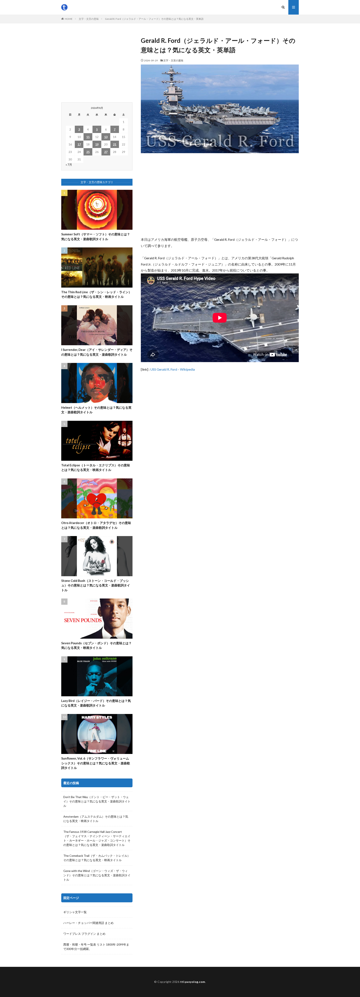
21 (114, 144)
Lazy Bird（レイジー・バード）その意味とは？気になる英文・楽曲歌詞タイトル (96, 703)
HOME (68, 18)
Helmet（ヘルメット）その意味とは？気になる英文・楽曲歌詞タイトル (96, 410)
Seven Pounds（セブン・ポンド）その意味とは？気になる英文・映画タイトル (96, 645)
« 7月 (69, 164)
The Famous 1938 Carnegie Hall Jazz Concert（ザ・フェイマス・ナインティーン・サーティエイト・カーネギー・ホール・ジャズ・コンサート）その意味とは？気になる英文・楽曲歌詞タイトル (96, 838)
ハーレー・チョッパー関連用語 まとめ (88, 923)
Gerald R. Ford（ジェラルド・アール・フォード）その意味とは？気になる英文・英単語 (154, 18)
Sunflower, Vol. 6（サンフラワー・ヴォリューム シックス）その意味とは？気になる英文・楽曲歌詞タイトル (95, 763)
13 (106, 137)
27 (106, 152)
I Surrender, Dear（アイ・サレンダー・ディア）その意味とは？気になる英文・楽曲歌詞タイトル (96, 352)
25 (88, 152)
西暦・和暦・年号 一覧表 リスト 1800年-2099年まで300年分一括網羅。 (96, 947)
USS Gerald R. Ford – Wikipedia (172, 369)
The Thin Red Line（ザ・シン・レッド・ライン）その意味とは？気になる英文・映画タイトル (96, 294)
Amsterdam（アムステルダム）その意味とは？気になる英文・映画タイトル (95, 819)
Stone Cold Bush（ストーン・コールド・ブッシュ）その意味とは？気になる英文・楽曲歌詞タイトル (95, 585)
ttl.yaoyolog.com (192, 981)
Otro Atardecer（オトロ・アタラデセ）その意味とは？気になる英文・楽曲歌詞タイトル (96, 525)
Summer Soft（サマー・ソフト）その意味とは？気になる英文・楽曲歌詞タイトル (95, 236)
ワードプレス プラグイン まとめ (84, 933)
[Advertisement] (220, 195)
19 (97, 144)
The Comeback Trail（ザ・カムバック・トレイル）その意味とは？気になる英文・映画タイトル (96, 858)
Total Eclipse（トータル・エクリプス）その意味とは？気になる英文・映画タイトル (95, 467)
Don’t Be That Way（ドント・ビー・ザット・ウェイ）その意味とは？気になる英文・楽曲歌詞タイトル (96, 801)
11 (88, 137)
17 (79, 144)
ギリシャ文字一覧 (75, 912)
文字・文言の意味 (89, 18)
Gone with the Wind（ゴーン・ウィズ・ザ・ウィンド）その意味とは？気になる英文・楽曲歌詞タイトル (96, 875)
